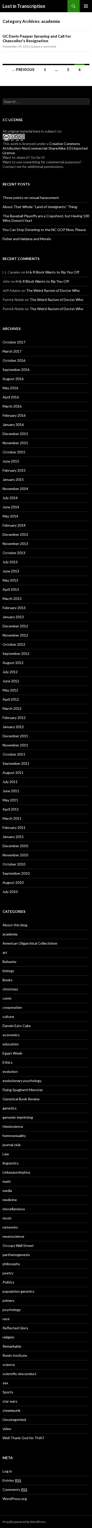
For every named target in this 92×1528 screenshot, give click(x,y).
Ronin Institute (15, 1355)
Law (6, 1154)
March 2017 (12, 351)
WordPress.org (15, 1498)
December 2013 (15, 534)
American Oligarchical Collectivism (30, 943)
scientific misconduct (20, 1374)
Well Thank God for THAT (23, 1438)
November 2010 (15, 855)
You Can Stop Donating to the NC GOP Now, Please (44, 229)
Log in (7, 1471)
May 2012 (10, 690)
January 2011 (13, 836)
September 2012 (16, 653)
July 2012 (10, 672)
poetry (8, 1273)
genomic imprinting (18, 1117)
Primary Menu (86, 6)
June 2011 (11, 791)
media (7, 1190)
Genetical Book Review (21, 1099)
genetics (10, 1108)
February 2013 (14, 608)
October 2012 (14, 644)
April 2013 (11, 589)
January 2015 (13, 479)
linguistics (11, 1163)
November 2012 (15, 635)
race (6, 1319)
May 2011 (10, 800)
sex (5, 1383)
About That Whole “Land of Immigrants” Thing (40, 207)
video (7, 1428)
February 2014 (14, 525)
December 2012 (15, 626)
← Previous (23, 69)
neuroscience (13, 1236)
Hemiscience (13, 1126)
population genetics (18, 1291)
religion (8, 1337)
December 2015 (15, 433)
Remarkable (12, 1346)
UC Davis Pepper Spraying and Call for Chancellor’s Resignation (37, 38)
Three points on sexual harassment (31, 197)
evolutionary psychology (22, 1080)
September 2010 (16, 873)
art (5, 952)
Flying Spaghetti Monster (23, 1090)
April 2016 (11, 397)
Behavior (10, 961)
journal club (12, 1145)
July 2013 (10, 562)
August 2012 (13, 662)
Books (8, 980)
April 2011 (11, 809)
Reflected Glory (15, 1328)
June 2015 (11, 461)
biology (8, 971)
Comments (15, 1489)
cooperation (12, 1007)
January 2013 (13, 617)
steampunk (11, 1410)
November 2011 (15, 745)
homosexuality (14, 1135)
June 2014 (11, 507)
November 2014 (15, 488)
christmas (10, 989)
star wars (10, 1401)
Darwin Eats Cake (17, 1026)
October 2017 (14, 342)
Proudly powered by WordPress (24, 1522)
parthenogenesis (16, 1254)
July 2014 (10, 498)
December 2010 (15, 846)
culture (8, 1016)
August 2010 (13, 882)
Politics (8, 1282)
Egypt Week (12, 1053)
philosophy (11, 1264)
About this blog (15, 925)
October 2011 (14, 754)
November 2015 (15, 443)
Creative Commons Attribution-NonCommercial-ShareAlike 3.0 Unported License (45, 148)
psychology (12, 1309)
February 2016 (14, 415)
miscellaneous (14, 1209)
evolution (10, 1071)
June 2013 (11, 571)
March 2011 (12, 818)
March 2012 (12, 708)
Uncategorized (14, 1419)
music (7, 1218)
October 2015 (14, 452)
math (7, 1181)
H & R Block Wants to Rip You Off (52, 272)
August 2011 (13, 772)
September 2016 (16, 369)
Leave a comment (44, 46)
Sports (8, 1392)
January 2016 (13, 424)
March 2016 (12, 406)
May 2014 (10, 516)
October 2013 (14, 553)
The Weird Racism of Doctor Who (53, 290)
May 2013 (10, 580)
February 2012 (14, 717)
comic (7, 998)
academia (10, 934)
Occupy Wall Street (18, 1245)
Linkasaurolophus (16, 1172)
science (9, 1364)
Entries (12, 1480)
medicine (10, 1200)
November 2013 (15, 543)
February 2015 (14, 470)
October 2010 (14, 864)
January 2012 (13, 727)
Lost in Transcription (24, 6)
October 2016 (14, 360)
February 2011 (14, 827)
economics (11, 1035)
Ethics (8, 1062)
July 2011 (10, 782)
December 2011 (15, 736)
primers (9, 1300)
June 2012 (11, 681)
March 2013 (12, 598)
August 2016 (13, 379)
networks (10, 1227)
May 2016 (10, 388)
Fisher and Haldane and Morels (27, 239)
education (11, 1044)
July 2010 (10, 891)
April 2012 (11, 699)
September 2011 (16, 763)
